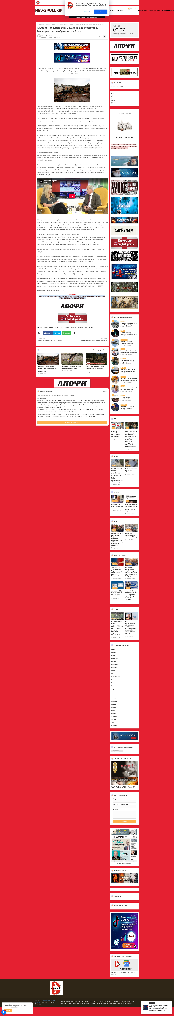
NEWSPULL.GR (48, 10)
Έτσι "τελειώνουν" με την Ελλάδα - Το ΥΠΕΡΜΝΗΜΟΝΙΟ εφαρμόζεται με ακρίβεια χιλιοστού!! (131, 595)
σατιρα (113, 710)
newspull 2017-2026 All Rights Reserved (120, 1003)
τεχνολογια (114, 716)
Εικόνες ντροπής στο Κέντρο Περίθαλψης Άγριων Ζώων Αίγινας (95, 368)
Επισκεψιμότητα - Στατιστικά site (111, 1001)
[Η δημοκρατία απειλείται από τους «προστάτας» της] (115, 389)
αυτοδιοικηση (114, 664)
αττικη (51, 327)
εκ (112, 673)
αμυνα (113, 655)
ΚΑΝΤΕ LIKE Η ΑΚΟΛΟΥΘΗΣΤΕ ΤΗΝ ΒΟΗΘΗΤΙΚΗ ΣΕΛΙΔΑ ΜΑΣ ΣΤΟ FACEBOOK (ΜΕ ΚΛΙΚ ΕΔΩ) (72, 296)
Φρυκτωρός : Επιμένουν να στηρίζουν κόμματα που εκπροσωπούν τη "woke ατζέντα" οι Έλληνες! (131, 572)
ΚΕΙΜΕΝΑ (120, 10)
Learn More (14, 1007)
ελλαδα (67, 327)
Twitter (58, 333)
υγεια (112, 722)
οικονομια (113, 695)
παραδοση (114, 701)
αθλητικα (113, 652)
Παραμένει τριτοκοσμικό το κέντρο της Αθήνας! (131, 535)
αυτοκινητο (114, 667)
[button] (136, 8)
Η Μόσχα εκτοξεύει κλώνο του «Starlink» (131, 470)
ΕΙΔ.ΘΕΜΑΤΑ (142, 10)
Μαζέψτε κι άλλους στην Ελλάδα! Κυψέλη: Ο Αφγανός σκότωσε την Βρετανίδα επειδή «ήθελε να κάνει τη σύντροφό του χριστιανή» (117, 539)
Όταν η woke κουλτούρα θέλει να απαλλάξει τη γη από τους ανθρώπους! (129, 352)
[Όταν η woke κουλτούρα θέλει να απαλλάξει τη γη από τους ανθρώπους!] (115, 352)
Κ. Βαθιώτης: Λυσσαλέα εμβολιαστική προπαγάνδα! (115, 434)
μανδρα (80, 327)
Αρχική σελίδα (40, 24)
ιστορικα (113, 689)
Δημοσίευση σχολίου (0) (72, 422)
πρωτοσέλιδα (121, 863)
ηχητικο (113, 686)
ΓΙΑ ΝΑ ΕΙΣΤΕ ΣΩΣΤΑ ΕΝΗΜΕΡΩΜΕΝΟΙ (72, 298)
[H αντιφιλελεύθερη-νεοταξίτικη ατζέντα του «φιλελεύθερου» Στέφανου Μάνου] (115, 398)
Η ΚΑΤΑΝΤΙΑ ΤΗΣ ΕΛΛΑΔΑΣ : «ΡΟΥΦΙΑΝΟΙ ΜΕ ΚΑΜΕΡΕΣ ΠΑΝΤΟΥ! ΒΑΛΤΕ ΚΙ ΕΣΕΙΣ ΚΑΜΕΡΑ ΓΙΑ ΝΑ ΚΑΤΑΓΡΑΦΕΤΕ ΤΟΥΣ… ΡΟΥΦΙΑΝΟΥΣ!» (117, 628)
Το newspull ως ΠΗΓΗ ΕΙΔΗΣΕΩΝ (91, 1001)
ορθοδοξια (114, 698)
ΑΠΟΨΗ (63, 1001)
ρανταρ (47, 24)
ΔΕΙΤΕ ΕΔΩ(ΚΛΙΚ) (117, 751)
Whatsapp (67, 333)
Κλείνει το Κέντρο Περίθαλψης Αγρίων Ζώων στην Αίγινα (71, 367)
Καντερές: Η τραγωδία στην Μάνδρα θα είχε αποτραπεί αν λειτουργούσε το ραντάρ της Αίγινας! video (47, 369)
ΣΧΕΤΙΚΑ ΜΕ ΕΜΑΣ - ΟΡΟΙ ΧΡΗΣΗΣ (97, 1003)
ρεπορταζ (113, 707)
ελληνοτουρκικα (115, 676)
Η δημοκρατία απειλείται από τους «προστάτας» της (129, 388)
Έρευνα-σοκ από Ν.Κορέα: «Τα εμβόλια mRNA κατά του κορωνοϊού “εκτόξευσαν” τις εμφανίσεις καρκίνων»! (124, 146)
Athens (116, 26)
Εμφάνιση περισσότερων (100, 350)
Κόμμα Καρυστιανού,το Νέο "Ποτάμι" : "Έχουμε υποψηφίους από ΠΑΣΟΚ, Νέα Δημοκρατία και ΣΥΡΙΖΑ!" (130, 627)
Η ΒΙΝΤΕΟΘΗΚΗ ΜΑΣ (128, 1001)
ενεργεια (113, 682)
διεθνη (113, 670)
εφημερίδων (128, 863)
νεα (86, 327)
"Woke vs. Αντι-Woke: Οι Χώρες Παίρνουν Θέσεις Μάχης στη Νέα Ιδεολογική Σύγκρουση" (116, 572)
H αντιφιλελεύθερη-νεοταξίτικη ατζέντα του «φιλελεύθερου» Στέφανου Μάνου (128, 399)
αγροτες (113, 649)
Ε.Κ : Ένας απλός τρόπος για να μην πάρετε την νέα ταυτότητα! (117, 593)
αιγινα (46, 327)
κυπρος (113, 692)
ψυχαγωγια (114, 725)
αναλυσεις (114, 661)
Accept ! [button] (7, 1010)
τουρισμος (114, 719)
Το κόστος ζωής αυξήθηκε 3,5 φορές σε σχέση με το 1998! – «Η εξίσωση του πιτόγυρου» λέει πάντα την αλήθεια (129, 381)
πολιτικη (113, 704)
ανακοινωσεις (115, 658)
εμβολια (113, 679)
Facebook (49, 333)
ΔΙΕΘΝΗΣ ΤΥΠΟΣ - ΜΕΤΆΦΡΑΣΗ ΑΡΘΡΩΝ (73, 1003)
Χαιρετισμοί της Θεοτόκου (73, 1001)
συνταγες (113, 713)
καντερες (74, 327)
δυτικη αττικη (59, 327)
